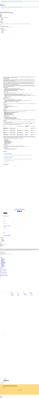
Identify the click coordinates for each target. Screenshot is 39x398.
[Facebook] (17, 211)
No (0, 397)
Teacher (0, 14)
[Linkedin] (19, 211)
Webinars (25, 294)
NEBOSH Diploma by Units (3, 262)
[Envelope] (21, 211)
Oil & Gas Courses (3, 263)
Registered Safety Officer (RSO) (3, 275)
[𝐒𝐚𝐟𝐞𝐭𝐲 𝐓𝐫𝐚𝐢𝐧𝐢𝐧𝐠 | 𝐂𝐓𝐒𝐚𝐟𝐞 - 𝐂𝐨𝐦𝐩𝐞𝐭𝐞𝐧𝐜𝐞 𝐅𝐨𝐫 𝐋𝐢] (2, 5)
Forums (25, 293)
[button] (19, 153)
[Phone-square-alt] (8, 380)
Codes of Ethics (12, 295)
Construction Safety (3, 258)
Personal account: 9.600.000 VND (8, 153)
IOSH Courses (2, 260)
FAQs (18, 295)
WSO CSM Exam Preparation (3, 272)
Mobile (4, 223)
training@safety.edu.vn (6, 379)
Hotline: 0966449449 (7, 235)
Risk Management (2, 265)
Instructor (2, 19)
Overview (2, 18)
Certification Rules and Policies (28, 123)
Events (18, 294)
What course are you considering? (7, 225)
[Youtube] (6, 380)
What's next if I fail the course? (3, 253)
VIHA (31, 294)
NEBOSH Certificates (3, 261)
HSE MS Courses (2, 259)
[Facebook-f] (4, 380)
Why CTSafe (12, 293)
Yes (1, 397)
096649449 (1, 4)
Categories (1, 15)
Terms (1, 383)
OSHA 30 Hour (2, 264)
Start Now (1, 21)
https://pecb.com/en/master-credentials (18, 137)
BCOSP (31, 293)
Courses (18, 293)
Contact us (12, 294)
